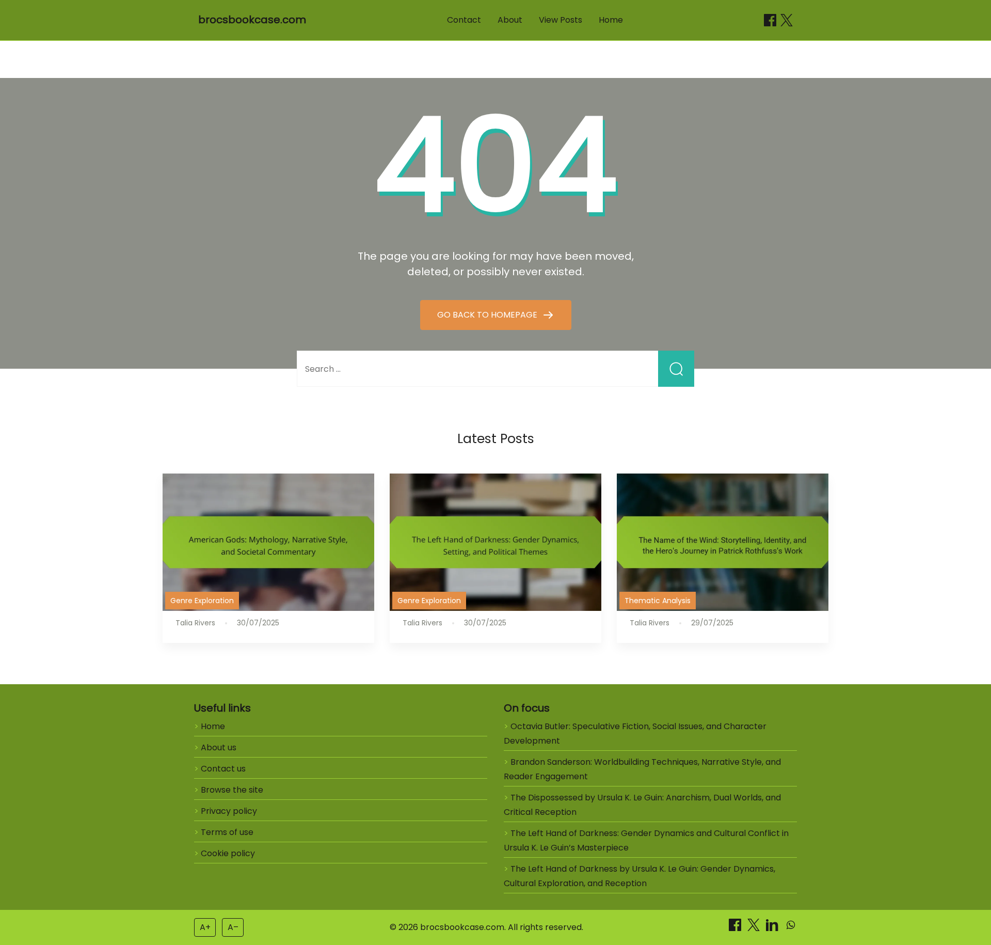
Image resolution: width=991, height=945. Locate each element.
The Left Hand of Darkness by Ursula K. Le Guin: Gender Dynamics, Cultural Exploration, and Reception (639, 876)
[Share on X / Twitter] (786, 20)
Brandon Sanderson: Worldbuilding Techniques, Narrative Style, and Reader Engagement (642, 769)
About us (218, 747)
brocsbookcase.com (252, 19)
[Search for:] (495, 369)
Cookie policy (228, 853)
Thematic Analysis (658, 600)
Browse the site (232, 790)
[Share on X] (754, 928)
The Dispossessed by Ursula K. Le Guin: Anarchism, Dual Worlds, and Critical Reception (642, 805)
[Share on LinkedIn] (773, 928)
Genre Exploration (202, 600)
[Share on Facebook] (770, 20)
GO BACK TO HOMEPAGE (488, 315)
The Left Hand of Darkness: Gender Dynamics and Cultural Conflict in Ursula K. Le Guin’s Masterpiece (646, 840)
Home (611, 20)
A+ (205, 927)
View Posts (560, 20)
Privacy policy (229, 811)
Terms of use (227, 832)
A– (233, 927)
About (510, 20)
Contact (464, 20)
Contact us (223, 769)
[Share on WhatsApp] (791, 928)
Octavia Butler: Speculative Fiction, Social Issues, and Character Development (635, 733)
